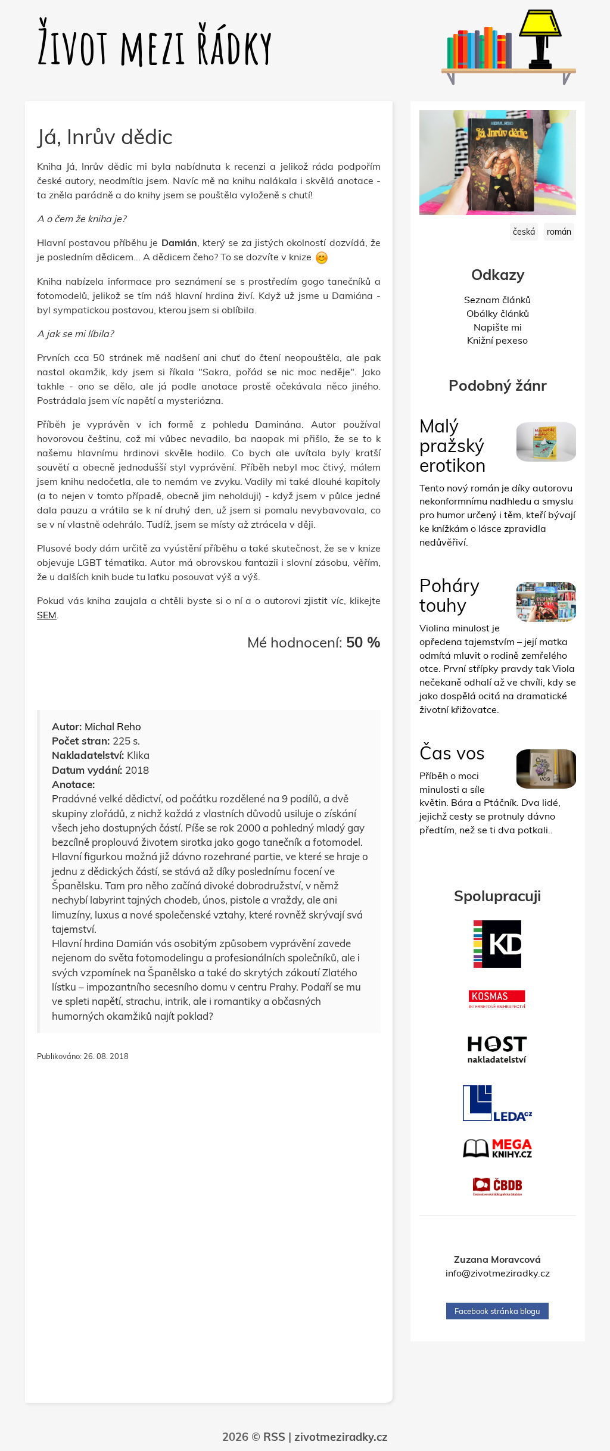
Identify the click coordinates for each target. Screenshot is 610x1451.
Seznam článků (497, 300)
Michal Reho (113, 726)
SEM (47, 615)
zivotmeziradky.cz (341, 1437)
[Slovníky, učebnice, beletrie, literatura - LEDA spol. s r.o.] (497, 1102)
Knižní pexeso (497, 340)
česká (524, 231)
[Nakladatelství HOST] (497, 1049)
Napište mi (498, 327)
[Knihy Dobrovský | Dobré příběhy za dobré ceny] (497, 944)
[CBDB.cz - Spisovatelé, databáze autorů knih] (497, 1186)
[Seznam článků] (466, 58)
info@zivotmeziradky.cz (498, 1273)
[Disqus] (209, 1238)
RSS (274, 1437)
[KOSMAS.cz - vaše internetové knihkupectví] (497, 999)
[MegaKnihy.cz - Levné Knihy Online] (497, 1148)
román (559, 231)
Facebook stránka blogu (497, 1311)
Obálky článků (497, 313)
